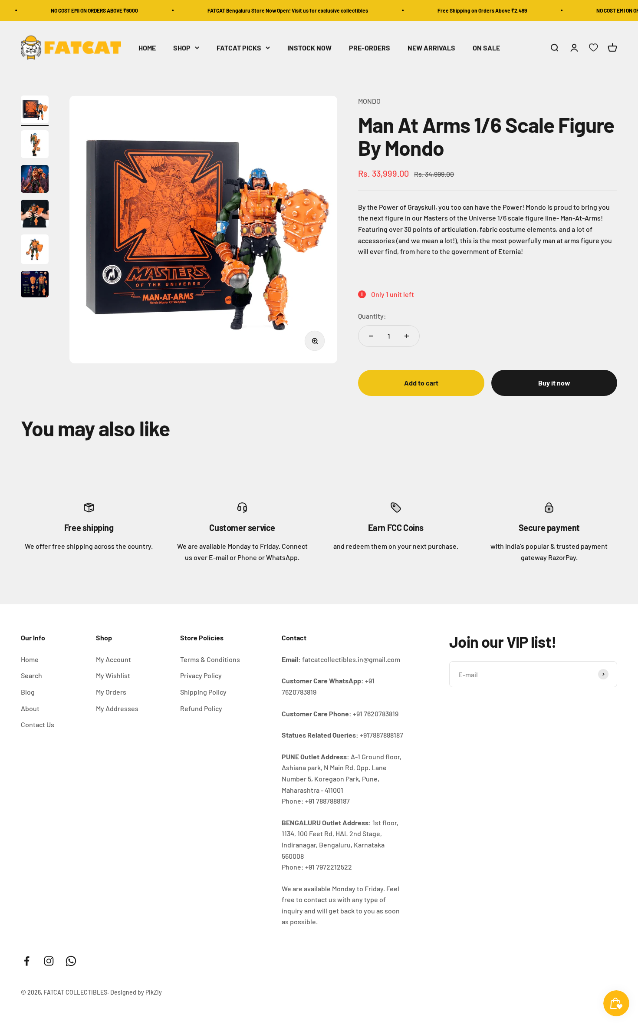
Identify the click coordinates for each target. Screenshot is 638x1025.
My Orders (111, 692)
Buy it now (554, 383)
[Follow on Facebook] (27, 961)
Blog (28, 692)
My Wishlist (113, 675)
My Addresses (117, 708)
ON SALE (486, 47)
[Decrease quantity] (371, 336)
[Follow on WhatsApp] (71, 961)
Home (30, 659)
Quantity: (372, 316)
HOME (147, 47)
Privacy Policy (201, 675)
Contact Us (37, 724)
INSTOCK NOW (309, 47)
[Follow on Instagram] (49, 961)
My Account (113, 659)
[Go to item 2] (35, 145)
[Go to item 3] (35, 180)
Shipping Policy (203, 692)
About (30, 708)
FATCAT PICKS (239, 47)
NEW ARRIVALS (431, 47)
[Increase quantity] (406, 336)
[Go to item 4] (35, 215)
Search (31, 675)
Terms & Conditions (210, 659)
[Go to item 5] (35, 250)
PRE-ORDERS (369, 47)
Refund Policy (201, 708)
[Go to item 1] (35, 111)
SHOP (182, 47)
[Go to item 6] (35, 285)
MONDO (369, 101)
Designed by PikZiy (136, 992)
